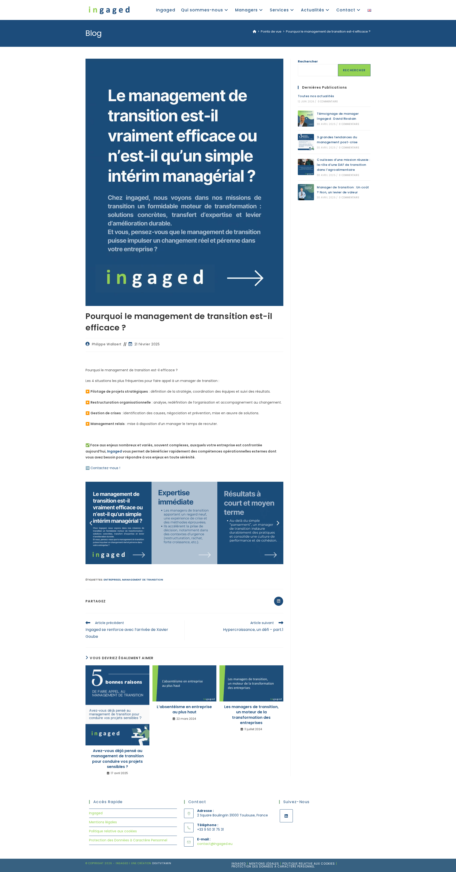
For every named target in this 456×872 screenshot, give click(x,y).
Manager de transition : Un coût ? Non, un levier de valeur (343, 190)
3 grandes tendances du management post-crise (337, 139)
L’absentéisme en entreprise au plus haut (184, 709)
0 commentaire (328, 101)
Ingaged (114, 451)
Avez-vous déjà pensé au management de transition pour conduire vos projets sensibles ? (117, 758)
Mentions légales (103, 822)
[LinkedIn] (286, 815)
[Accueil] (254, 31)
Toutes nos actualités (316, 96)
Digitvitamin (161, 863)
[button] (91, 523)
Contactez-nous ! (105, 468)
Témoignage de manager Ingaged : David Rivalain (338, 116)
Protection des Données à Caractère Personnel (128, 840)
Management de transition (142, 579)
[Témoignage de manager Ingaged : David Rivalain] (306, 118)
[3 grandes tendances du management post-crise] (306, 142)
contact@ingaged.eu (215, 843)
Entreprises (112, 579)
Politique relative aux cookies (113, 831)
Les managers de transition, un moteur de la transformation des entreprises (251, 714)
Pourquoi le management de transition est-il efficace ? (328, 31)
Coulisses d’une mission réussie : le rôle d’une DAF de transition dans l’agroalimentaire (343, 164)
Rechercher (308, 61)
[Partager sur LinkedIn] (278, 601)
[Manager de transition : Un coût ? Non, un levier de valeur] (306, 192)
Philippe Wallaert (107, 344)
